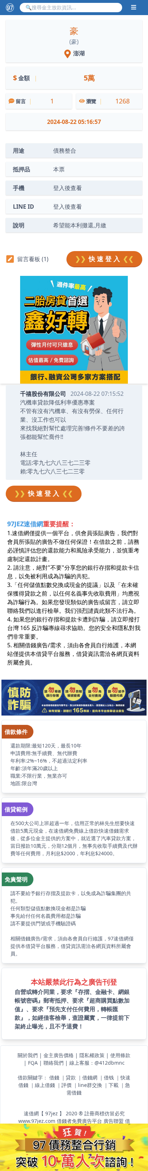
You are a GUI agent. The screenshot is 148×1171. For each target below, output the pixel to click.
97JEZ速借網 (25, 523)
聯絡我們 (53, 1062)
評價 (66, 1085)
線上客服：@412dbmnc (97, 1062)
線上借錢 (45, 1085)
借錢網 (89, 1077)
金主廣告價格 (58, 1055)
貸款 (71, 1077)
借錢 (54, 1077)
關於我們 (28, 1055)
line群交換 (90, 1085)
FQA (33, 1062)
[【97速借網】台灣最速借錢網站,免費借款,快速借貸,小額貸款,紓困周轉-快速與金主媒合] (10, 7)
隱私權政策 (92, 1055)
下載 (113, 1085)
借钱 (109, 1077)
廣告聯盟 (113, 1120)
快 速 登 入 (104, 258)
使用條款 (120, 1055)
